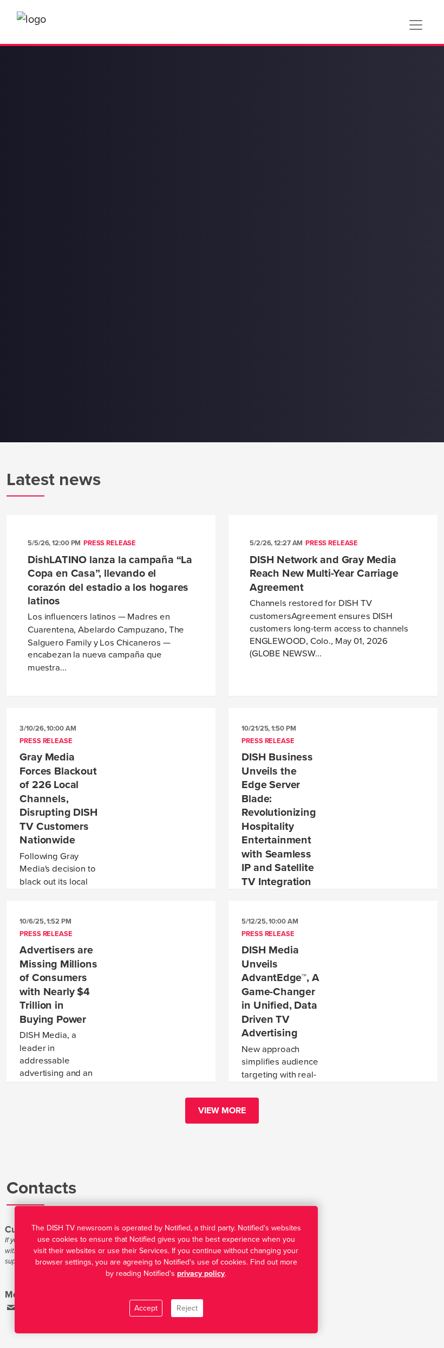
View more (222, 1110)
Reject (187, 1308)
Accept (146, 1308)
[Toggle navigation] (415, 25)
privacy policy (201, 1273)
